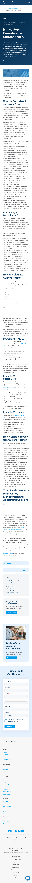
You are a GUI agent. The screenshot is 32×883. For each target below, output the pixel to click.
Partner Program (7, 804)
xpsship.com (16, 875)
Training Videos (7, 791)
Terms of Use (22, 841)
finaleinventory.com (16, 870)
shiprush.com (16, 872)
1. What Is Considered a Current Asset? (16, 580)
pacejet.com (16, 864)
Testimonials (6, 769)
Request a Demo (11, 612)
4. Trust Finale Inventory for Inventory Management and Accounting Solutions (12, 590)
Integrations (6, 754)
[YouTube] (12, 831)
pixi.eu (16, 862)
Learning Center (7, 786)
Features (5, 752)
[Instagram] (16, 831)
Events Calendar (7, 806)
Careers (5, 809)
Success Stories (7, 767)
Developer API (6, 759)
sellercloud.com (16, 867)
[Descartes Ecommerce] (15, 850)
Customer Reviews (7, 772)
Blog (4, 779)
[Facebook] (19, 831)
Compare (5, 782)
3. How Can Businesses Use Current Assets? (12, 586)
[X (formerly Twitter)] (22, 831)
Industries (5, 789)
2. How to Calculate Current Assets (15, 583)
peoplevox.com (16, 856)
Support (5, 823)
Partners (5, 811)
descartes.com (10, 841)
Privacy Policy (16, 841)
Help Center (6, 784)
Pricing (5, 757)
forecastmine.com (16, 877)
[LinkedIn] (9, 831)
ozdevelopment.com (16, 859)
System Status (6, 794)
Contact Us (6, 821)
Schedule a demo (8, 553)
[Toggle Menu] (29, 2)
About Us (5, 801)
